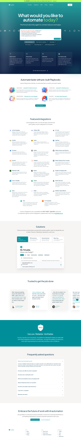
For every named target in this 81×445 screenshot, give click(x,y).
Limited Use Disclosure (47, 434)
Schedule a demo (35, 419)
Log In (70, 4)
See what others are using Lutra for (39, 70)
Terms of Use (45, 431)
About (28, 431)
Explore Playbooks (39, 105)
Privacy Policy (45, 433)
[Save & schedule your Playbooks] (25, 39)
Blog (60, 434)
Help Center (61, 436)
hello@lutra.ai (59, 213)
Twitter (60, 431)
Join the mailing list (45, 419)
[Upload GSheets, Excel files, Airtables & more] (23, 39)
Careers (28, 433)
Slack (60, 433)
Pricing (28, 434)
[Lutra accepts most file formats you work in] (21, 39)
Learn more (54, 1)
